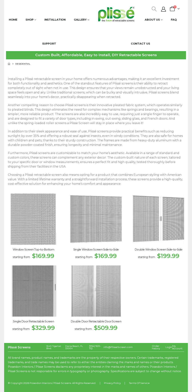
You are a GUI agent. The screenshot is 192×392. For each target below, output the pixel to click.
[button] (154, 9)
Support (49, 43)
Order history (156, 347)
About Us (152, 19)
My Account (177, 347)
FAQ (174, 19)
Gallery (80, 19)
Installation (55, 19)
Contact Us (140, 43)
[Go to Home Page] (9, 64)
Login (168, 347)
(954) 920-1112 (95, 347)
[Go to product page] (33, 219)
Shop (30, 19)
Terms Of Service (139, 383)
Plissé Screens (62, 383)
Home (13, 19)
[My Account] (163, 9)
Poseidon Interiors (41, 383)
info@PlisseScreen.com (118, 347)
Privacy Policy (112, 383)
